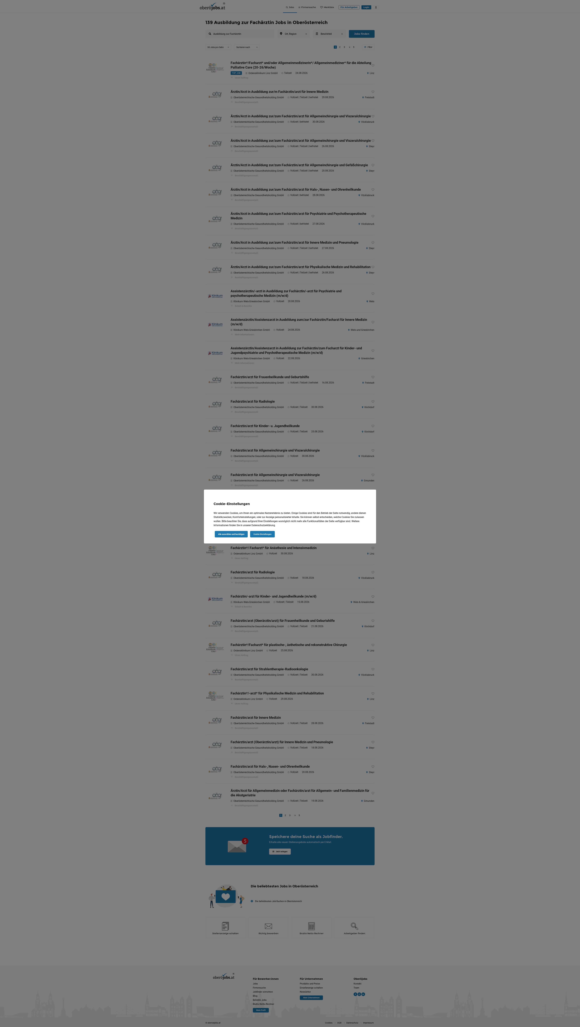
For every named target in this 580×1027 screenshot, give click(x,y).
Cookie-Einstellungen (262, 534)
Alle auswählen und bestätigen (231, 534)
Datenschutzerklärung (263, 525)
